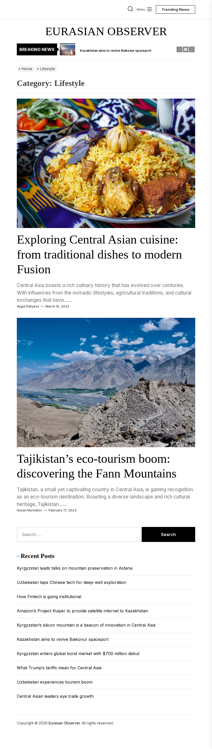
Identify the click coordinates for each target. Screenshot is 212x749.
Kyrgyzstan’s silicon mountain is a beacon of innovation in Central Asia (86, 625)
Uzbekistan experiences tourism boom (55, 682)
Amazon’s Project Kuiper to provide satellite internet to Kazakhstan (82, 610)
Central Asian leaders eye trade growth (55, 696)
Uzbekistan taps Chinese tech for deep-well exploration (71, 582)
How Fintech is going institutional (49, 596)
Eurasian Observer (106, 31)
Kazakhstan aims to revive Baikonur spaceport (63, 639)
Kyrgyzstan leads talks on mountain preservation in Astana (74, 568)
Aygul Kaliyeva (28, 306)
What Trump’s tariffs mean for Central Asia (59, 667)
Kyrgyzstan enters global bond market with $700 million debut (78, 653)
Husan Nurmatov (29, 510)
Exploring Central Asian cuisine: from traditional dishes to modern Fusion (99, 254)
